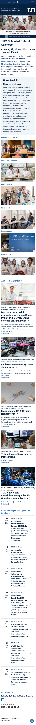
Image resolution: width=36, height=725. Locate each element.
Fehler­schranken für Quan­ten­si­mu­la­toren (17, 366)
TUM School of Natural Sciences (10, 9)
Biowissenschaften (8, 61)
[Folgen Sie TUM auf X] (18, 706)
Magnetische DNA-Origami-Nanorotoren (16, 412)
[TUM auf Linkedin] (2, 706)
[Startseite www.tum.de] (31, 10)
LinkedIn (2, 699)
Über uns (4, 208)
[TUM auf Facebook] (12, 706)
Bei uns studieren (8, 137)
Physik (3, 64)
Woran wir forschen (9, 161)
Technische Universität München (10, 10)
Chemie (22, 61)
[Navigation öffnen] (32, 2)
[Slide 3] (13, 36)
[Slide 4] (14, 36)
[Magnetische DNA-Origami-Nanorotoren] (18, 393)
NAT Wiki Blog (6, 693)
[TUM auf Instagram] (5, 706)
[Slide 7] (19, 36)
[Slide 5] (16, 36)
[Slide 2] (11, 36)
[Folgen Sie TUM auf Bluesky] (9, 706)
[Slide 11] (26, 36)
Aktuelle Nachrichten (10, 281)
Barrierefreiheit (5, 720)
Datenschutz (4, 718)
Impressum (15, 718)
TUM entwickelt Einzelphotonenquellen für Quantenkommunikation (15, 495)
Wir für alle (5, 184)
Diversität (5, 254)
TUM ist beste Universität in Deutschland (16, 455)
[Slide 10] (24, 36)
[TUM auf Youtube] (15, 706)
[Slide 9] (23, 36)
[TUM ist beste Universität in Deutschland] (18, 440)
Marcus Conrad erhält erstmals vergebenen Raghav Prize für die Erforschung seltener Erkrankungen (17, 316)
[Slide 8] (21, 36)
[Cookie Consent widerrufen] (32, 721)
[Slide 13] (29, 36)
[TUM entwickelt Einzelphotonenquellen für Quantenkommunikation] (18, 477)
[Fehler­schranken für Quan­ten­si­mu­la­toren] (18, 348)
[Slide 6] (18, 36)
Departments (6, 231)
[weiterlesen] (5, 333)
